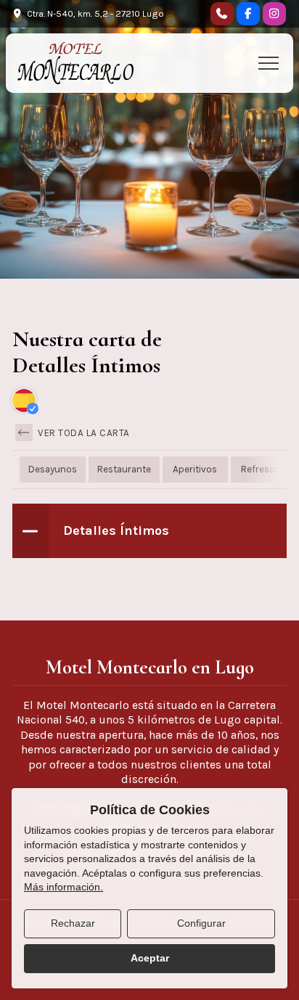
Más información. (63, 887)
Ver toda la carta (83, 432)
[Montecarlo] (75, 63)
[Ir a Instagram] (274, 13)
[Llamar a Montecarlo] (222, 13)
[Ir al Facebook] (248, 13)
